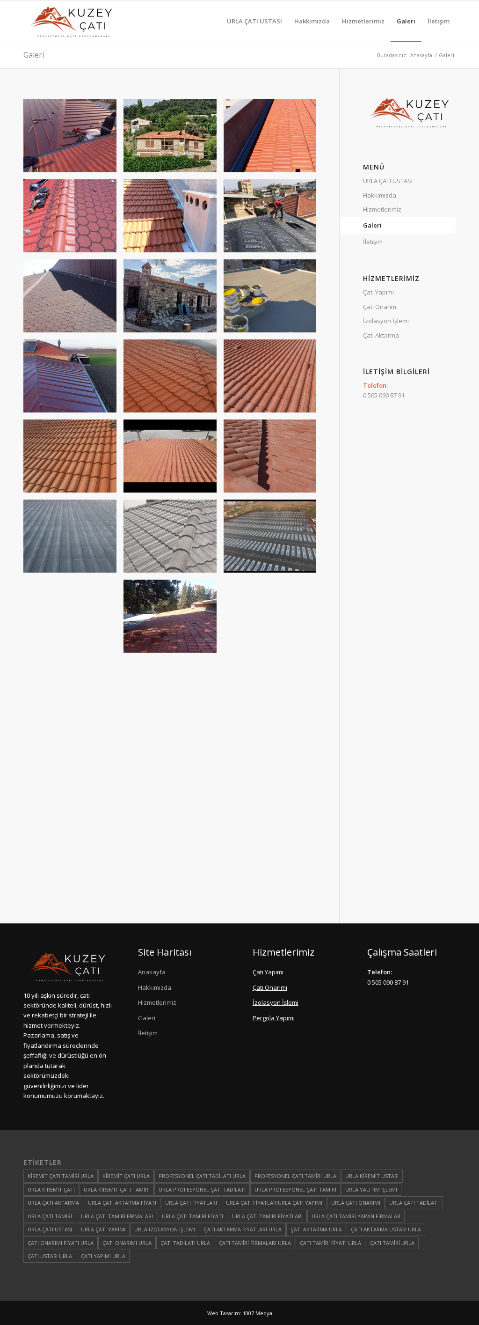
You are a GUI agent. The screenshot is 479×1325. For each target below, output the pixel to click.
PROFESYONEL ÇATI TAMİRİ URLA (295, 1175)
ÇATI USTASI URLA (50, 1255)
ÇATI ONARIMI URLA (127, 1242)
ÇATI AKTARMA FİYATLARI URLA (243, 1229)
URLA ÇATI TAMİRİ (50, 1216)
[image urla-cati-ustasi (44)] (73, 700)
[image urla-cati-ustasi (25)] (274, 460)
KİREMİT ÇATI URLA (126, 1175)
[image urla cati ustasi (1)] (73, 780)
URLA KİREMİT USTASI (372, 1175)
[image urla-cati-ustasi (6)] (73, 299)
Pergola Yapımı (274, 1018)
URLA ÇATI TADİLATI (414, 1202)
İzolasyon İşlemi (386, 321)
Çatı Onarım (379, 306)
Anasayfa (152, 972)
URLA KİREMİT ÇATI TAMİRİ (117, 1189)
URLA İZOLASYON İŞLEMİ (164, 1229)
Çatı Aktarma (381, 335)
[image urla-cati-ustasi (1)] (274, 139)
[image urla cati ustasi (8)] (274, 700)
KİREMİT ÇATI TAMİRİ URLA (61, 1175)
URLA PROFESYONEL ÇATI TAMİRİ (295, 1189)
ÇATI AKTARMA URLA (316, 1229)
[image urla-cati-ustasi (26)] (73, 540)
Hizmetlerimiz (382, 209)
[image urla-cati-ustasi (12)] (173, 139)
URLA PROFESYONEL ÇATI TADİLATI (202, 1189)
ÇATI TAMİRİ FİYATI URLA (330, 1242)
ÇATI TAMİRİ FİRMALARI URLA (255, 1242)
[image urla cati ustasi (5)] (173, 780)
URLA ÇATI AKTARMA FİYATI (122, 1202)
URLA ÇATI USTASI (388, 181)
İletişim (373, 241)
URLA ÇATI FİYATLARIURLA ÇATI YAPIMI (274, 1202)
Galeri (33, 55)
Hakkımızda (379, 195)
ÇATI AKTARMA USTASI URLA (386, 1229)
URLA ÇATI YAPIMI (103, 1229)
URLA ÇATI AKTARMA (53, 1202)
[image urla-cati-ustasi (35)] (73, 620)
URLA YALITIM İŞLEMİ (371, 1189)
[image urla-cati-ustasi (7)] (173, 299)
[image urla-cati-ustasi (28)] (173, 540)
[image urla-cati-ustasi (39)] (173, 620)
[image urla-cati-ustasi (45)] (173, 700)
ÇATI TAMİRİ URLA (392, 1242)
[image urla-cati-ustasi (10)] (73, 379)
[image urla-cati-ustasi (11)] (73, 139)
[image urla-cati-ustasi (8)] (173, 379)
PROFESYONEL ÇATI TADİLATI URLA (202, 1175)
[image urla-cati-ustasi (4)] (173, 219)
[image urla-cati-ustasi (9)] (274, 299)
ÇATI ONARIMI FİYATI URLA (61, 1242)
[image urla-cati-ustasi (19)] (173, 460)
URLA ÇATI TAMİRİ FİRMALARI (117, 1216)
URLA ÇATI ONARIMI (355, 1202)
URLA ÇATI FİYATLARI (191, 1202)
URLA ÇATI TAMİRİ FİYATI (192, 1216)
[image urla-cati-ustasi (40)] (274, 620)
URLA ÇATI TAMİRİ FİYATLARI (267, 1216)
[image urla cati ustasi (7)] (73, 860)
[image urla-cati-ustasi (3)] (73, 219)
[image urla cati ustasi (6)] (274, 780)
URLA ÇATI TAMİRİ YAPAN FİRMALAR (356, 1216)
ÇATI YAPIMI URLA (103, 1255)
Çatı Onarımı (270, 987)
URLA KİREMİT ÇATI (51, 1189)
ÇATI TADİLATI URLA (185, 1242)
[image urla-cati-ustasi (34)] (274, 540)
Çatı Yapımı (378, 292)
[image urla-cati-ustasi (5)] (274, 219)
